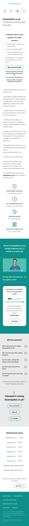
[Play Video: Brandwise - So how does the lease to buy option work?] (14, 263)
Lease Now (14, 321)
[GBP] (17, 11)
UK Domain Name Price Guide (10, 503)
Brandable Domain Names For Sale (13, 465)
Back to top (19, 486)
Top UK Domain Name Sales (9, 499)
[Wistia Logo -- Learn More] (22, 270)
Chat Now (15, 418)
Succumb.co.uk (11, 447)
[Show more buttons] (24, 270)
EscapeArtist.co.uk (11, 437)
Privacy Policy (6, 507)
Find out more (14, 315)
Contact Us (14, 412)
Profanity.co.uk (11, 461)
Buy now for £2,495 (14, 67)
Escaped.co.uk (11, 442)
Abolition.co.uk (11, 456)
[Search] (10, 12)
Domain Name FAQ (17, 384)
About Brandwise (7, 496)
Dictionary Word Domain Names (13, 470)
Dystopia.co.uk (11, 451)
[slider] (13, 270)
